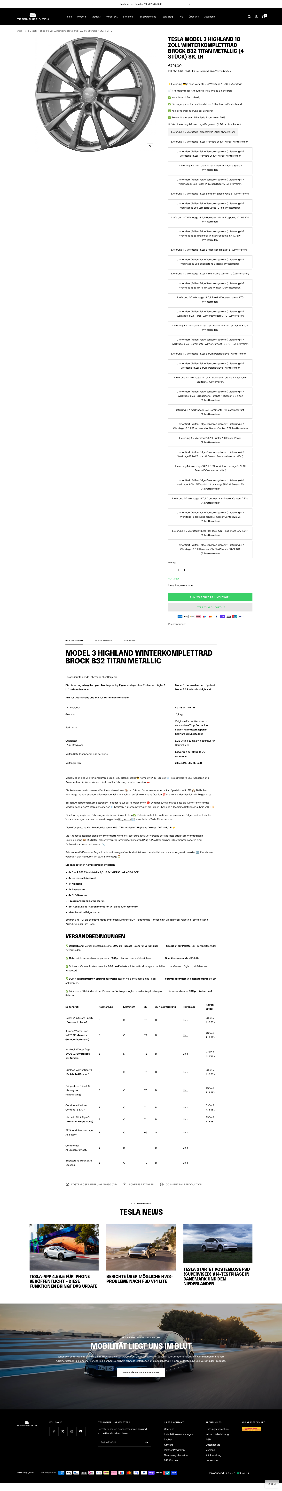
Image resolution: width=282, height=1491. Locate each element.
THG (180, 16)
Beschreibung (74, 640)
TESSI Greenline (147, 16)
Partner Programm (175, 1449)
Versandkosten (223, 70)
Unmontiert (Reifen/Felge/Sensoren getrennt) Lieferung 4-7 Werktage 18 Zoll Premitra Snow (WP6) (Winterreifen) (210, 153)
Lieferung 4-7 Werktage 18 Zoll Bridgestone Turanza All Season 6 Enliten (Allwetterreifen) (210, 379)
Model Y (81, 16)
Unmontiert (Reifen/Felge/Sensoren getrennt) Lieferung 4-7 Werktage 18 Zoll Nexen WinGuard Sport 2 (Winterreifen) (210, 181)
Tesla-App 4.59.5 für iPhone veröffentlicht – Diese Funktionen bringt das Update (63, 1282)
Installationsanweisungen (178, 1434)
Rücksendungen (177, 624)
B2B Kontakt (171, 1460)
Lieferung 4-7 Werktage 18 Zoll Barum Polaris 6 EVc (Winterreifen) (208, 353)
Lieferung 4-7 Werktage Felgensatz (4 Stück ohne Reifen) (203, 131)
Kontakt (168, 1444)
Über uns (193, 16)
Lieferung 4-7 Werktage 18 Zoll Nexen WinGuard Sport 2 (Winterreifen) (210, 167)
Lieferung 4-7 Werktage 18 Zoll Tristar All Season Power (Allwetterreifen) (210, 440)
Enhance (128, 16)
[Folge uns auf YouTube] (80, 1431)
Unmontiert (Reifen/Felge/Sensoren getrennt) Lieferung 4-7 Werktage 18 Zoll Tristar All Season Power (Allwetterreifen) (210, 454)
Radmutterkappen (194, 729)
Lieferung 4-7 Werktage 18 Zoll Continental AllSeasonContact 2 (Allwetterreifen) (210, 412)
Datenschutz (213, 1444)
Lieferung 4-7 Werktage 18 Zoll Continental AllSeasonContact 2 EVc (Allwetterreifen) (210, 500)
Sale (69, 16)
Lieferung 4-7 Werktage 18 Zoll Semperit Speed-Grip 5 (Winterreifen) (210, 193)
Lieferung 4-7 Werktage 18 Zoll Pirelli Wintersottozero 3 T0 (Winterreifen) (210, 299)
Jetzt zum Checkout (210, 607)
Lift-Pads (136, 919)
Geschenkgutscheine (176, 1455)
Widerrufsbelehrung (217, 1434)
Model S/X (112, 16)
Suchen (168, 1439)
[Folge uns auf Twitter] (62, 1431)
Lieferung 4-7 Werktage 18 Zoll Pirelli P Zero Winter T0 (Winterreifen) (210, 273)
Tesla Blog (167, 16)
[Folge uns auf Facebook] (53, 1431)
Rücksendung (213, 1455)
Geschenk (209, 16)
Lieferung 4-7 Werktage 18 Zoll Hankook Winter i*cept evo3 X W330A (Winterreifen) (210, 219)
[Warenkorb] (263, 16)
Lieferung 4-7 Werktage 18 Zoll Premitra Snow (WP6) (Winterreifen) (209, 141)
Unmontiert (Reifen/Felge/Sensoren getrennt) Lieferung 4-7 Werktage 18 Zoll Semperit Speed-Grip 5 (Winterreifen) (210, 205)
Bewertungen (103, 640)
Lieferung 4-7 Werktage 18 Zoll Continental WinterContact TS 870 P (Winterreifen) (210, 327)
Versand (129, 640)
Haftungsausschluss (217, 1429)
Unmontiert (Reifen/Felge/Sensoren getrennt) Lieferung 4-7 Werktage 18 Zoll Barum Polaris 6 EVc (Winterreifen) (210, 365)
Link (185, 1020)
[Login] (256, 16)
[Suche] (249, 16)
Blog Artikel (125, 819)
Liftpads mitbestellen (77, 689)
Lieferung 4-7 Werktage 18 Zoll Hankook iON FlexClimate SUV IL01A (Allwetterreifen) (210, 533)
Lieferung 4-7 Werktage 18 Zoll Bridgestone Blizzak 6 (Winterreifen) (209, 249)
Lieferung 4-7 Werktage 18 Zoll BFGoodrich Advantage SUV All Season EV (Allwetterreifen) (210, 468)
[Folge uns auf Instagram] (71, 1431)
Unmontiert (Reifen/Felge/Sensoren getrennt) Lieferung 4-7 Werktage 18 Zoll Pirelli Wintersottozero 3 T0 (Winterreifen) (210, 313)
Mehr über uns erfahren (141, 1372)
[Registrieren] (146, 1442)
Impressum (212, 1460)
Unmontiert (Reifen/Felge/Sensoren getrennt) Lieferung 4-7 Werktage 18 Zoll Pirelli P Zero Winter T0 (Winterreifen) (210, 285)
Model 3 (96, 16)
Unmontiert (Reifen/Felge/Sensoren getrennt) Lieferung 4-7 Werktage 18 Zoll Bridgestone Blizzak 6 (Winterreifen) (210, 261)
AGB (208, 1439)
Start (19, 30)
